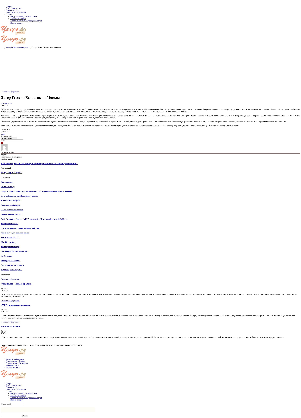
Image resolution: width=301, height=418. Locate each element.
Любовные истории (18, 396)
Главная (9, 383)
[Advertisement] (150, 67)
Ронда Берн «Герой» (11, 172)
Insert (25, 416)
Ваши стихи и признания (16, 389)
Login (3, 134)
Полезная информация (10, 92)
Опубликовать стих (13, 385)
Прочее (9, 391)
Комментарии (6, 103)
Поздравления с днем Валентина (23, 393)
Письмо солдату (16, 400)
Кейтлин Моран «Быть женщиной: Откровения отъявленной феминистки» (39, 163)
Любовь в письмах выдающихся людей (26, 398)
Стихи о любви (12, 387)
